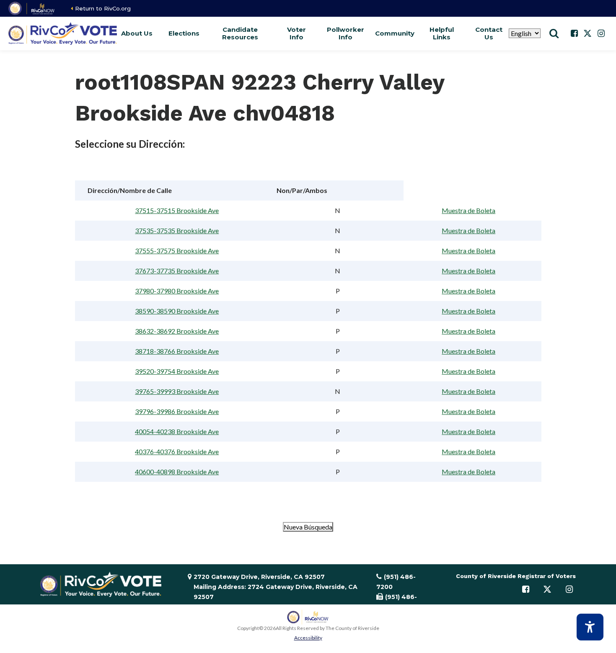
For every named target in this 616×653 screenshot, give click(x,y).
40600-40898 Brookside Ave (177, 472)
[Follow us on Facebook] (574, 33)
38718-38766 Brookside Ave (177, 351)
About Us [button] (137, 33)
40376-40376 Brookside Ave (177, 451)
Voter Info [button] (296, 33)
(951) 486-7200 (396, 582)
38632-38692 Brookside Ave (177, 331)
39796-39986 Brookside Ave (177, 411)
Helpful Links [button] (442, 33)
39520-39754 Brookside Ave (177, 371)
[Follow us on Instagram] (601, 33)
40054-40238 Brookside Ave (177, 431)
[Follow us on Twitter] (587, 33)
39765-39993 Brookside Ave (177, 391)
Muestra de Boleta (468, 210)
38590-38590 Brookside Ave (177, 311)
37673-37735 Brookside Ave (177, 271)
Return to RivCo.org (103, 8)
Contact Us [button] (488, 33)
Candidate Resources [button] (240, 33)
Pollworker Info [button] (345, 33)
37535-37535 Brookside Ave (177, 230)
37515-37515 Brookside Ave (177, 210)
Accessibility (308, 638)
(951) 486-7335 (396, 602)
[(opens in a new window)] (32, 8)
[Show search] (554, 33)
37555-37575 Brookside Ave (177, 251)
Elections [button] (183, 33)
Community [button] (395, 33)
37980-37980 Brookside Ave (177, 291)
